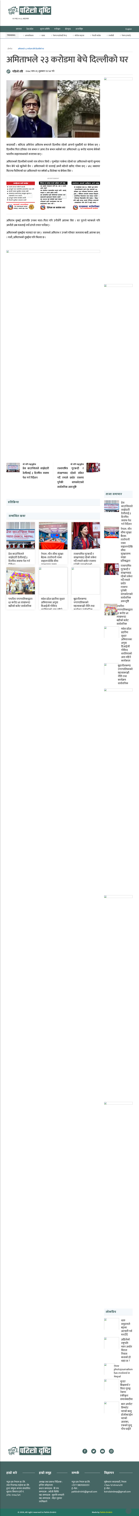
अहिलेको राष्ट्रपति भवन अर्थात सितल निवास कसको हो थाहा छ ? (126, 1350)
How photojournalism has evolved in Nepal (123, 1371)
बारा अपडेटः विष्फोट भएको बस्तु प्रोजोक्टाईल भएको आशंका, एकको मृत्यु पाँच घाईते (127, 1416)
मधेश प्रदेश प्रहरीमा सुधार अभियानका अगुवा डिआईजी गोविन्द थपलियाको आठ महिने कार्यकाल (53, 606)
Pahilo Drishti (106, 1512)
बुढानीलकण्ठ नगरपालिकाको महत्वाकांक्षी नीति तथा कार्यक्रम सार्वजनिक (84, 604)
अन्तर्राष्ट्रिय (79, 29)
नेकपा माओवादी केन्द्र (60, 35)
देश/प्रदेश (29, 29)
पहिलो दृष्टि (17, 71)
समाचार (19, 29)
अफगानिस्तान (29, 35)
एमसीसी (111, 35)
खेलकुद (68, 29)
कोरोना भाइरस (79, 35)
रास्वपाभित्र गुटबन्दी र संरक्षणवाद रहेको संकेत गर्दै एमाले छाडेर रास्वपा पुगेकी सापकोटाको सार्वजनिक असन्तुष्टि (85, 561)
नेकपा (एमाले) (126, 35)
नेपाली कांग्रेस (96, 35)
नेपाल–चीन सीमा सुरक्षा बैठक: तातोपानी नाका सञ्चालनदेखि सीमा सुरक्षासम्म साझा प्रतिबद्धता (52, 561)
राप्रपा (43, 35)
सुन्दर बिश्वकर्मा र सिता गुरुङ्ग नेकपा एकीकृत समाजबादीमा (126, 1390)
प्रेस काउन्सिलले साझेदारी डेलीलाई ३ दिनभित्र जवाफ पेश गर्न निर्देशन (19, 559)
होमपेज (10, 48)
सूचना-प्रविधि (45, 29)
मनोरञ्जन (57, 29)
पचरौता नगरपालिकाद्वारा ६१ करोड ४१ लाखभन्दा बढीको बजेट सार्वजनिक (20, 602)
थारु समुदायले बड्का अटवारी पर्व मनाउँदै (126, 1327)
